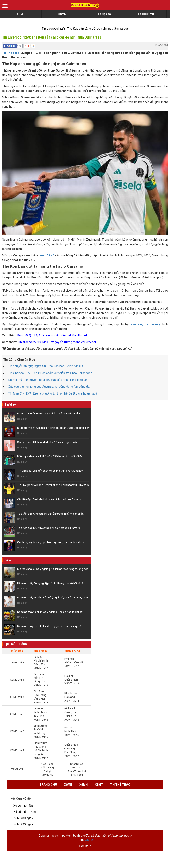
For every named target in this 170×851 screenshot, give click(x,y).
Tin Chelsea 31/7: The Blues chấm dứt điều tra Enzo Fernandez (50, 373)
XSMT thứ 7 (71, 756)
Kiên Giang (47, 763)
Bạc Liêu (39, 674)
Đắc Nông (70, 752)
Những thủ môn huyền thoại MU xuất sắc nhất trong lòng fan (48, 380)
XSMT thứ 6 (71, 735)
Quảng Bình (71, 712)
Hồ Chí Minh (41, 660)
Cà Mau (38, 656)
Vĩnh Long (40, 733)
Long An (39, 754)
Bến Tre (38, 677)
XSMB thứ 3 (17, 679)
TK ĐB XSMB (145, 14)
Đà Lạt (47, 771)
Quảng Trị (70, 715)
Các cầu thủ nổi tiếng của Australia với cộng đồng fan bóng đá (49, 386)
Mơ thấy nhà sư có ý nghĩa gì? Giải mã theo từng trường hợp (53, 569)
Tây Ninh (39, 715)
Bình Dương (41, 725)
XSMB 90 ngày (23, 824)
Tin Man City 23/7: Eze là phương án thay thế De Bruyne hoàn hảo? (52, 393)
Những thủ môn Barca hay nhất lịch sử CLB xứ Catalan (49, 413)
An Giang (39, 708)
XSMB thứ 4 (17, 696)
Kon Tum (77, 767)
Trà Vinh (39, 729)
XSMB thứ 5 (17, 714)
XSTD (89, 840)
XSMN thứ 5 (41, 719)
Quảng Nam (71, 679)
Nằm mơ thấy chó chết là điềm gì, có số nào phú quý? (49, 626)
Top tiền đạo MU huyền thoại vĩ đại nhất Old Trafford (48, 527)
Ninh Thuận (71, 731)
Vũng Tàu (39, 681)
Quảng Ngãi (71, 744)
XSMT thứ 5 (71, 719)
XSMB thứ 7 (17, 750)
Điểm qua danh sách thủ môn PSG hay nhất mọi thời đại (50, 456)
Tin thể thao (10, 53)
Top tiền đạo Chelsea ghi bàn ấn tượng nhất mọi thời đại (50, 513)
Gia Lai (68, 727)
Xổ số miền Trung (25, 812)
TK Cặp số (104, 14)
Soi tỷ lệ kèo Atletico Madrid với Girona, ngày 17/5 (47, 442)
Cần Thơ (39, 691)
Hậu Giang (40, 746)
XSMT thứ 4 (71, 700)
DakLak (69, 675)
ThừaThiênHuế (73, 662)
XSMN (62, 14)
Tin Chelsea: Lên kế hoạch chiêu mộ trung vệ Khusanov (50, 470)
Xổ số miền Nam (24, 805)
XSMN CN (47, 775)
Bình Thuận (40, 712)
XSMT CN (77, 775)
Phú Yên (69, 658)
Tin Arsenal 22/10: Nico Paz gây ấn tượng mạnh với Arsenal (56, 342)
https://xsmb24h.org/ (72, 835)
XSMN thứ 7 (41, 757)
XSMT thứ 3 (71, 683)
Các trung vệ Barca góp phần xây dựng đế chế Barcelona (51, 542)
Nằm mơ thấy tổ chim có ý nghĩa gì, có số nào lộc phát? (50, 611)
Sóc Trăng (40, 695)
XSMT (99, 784)
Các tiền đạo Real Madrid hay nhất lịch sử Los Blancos (49, 499)
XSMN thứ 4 (41, 702)
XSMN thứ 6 (41, 736)
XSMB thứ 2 (17, 662)
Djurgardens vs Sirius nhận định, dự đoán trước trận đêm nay (53, 427)
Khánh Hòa (71, 693)
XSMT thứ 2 (71, 666)
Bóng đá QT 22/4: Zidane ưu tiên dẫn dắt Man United (52, 335)
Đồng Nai (39, 698)
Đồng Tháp (40, 664)
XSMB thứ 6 (17, 731)
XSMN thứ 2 (41, 668)
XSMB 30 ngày (23, 818)
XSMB (20, 14)
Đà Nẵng (69, 696)
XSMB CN (17, 769)
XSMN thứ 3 (41, 685)
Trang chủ (48, 784)
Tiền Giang (47, 767)
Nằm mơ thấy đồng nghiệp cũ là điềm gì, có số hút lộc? (50, 583)
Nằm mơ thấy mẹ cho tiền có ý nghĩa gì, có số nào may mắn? (53, 597)
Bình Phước (40, 742)
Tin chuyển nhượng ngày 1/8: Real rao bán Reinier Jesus (45, 366)
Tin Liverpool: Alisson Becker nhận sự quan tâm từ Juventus (53, 485)
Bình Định (70, 708)
